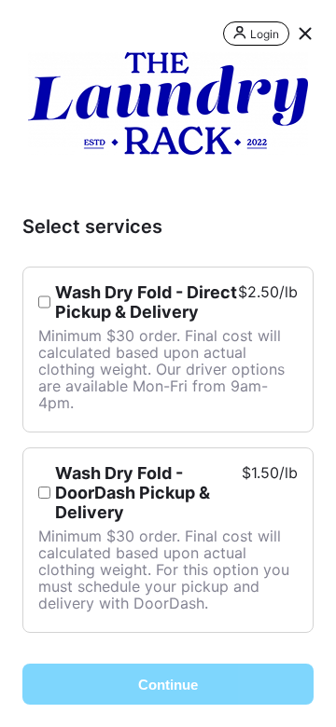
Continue (168, 685)
